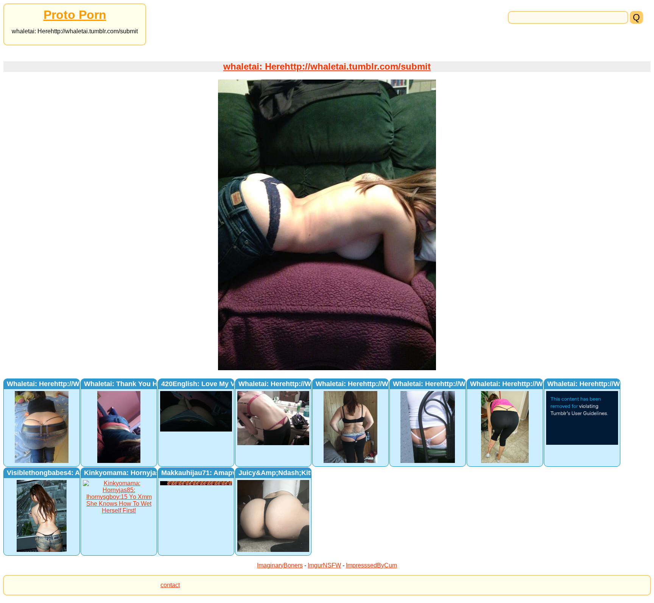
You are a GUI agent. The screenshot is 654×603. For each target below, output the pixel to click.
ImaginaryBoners (280, 565)
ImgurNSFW (324, 565)
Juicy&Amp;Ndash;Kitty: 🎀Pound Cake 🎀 (308, 473)
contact (170, 585)
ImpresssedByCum (371, 565)
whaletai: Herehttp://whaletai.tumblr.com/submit (327, 66)
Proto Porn (75, 15)
